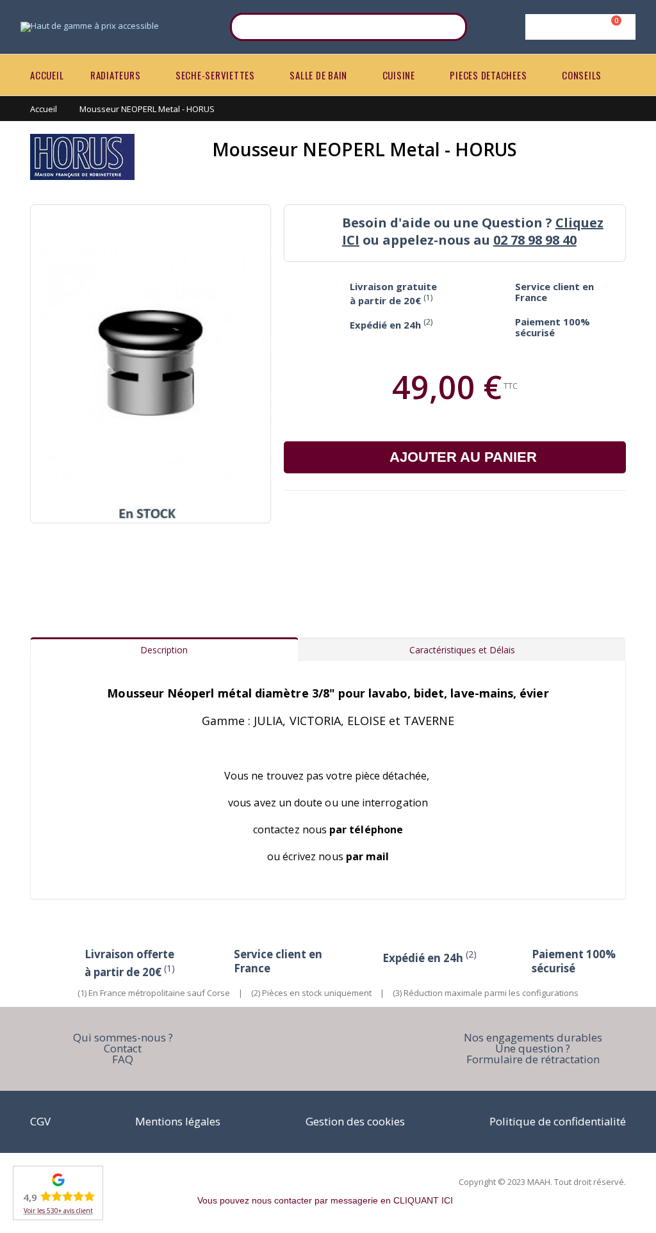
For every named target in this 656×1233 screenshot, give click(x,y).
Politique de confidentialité (557, 1121)
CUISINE (398, 75)
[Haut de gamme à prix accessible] (89, 27)
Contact (123, 1048)
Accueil (43, 109)
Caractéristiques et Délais (462, 650)
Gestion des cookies (355, 1121)
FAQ (122, 1059)
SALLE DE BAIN (318, 75)
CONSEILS (582, 75)
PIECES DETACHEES (488, 75)
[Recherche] (449, 27)
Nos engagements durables (533, 1037)
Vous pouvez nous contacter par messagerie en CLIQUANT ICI (325, 1200)
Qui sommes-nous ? (123, 1037)
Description (164, 650)
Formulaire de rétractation (533, 1059)
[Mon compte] (578, 27)
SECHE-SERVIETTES (215, 75)
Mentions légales (177, 1121)
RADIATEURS (115, 75)
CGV (40, 1121)
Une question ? (532, 1048)
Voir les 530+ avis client (58, 1210)
